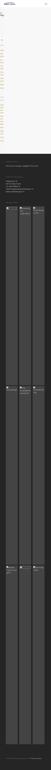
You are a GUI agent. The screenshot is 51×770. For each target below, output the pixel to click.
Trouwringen (1, 141)
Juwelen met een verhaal (1, 109)
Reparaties (1, 84)
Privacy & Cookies (36, 758)
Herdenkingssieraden (1, 127)
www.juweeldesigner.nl (15, 191)
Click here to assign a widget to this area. (22, 166)
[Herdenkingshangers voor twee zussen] (39, 295)
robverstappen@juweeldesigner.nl (19, 189)
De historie (1, 61)
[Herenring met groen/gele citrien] (39, 655)
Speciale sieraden (1, 132)
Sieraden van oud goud (1, 120)
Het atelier (1, 67)
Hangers (1, 137)
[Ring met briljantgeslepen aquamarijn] (25, 475)
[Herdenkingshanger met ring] (12, 475)
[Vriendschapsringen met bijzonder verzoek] (25, 655)
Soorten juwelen (1, 79)
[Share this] (3, 26)
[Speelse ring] (12, 655)
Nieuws (1, 88)
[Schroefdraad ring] (39, 475)
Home (1, 50)
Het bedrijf (1, 55)
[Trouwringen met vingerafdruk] (25, 295)
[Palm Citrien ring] (12, 295)
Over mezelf (1, 73)
